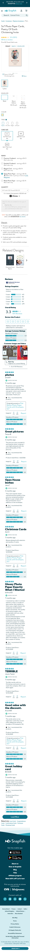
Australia (10, 913)
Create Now (15, 948)
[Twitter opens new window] (25, 898)
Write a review (7, 40)
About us (15, 864)
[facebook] (5, 898)
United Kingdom (9, 911)
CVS (26, 175)
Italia (25, 909)
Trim (3, 120)
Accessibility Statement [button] (15, 933)
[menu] (23, 76)
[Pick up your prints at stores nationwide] (6, 889)
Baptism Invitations (18, 21)
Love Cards (13, 821)
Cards (2, 21)
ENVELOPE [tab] (21, 46)
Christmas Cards (10, 825)
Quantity (4, 187)
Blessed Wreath (20, 267)
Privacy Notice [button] (15, 924)
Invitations (9, 21)
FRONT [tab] (7, 46)
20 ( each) (11, 190)
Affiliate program (15, 876)
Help (15, 873)
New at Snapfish (15, 867)
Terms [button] (15, 921)
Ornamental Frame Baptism (10, 268)
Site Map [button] (14, 917)
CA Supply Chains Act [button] (15, 930)
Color (3, 112)
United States (20, 911)
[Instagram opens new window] (10, 898)
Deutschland (6, 909)
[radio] (2, 115)
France (14, 909)
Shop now (18, 3)
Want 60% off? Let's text (15, 879)
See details (23, 217)
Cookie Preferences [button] (14, 927)
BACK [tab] (14, 46)
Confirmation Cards (11, 823)
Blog (15, 870)
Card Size (4, 130)
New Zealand (18, 913)
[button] (2, 10)
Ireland (20, 909)
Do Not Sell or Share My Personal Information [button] (15, 937)
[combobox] (15, 15)
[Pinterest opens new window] (15, 898)
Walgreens (7, 177)
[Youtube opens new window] (20, 898)
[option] (4, 85)
